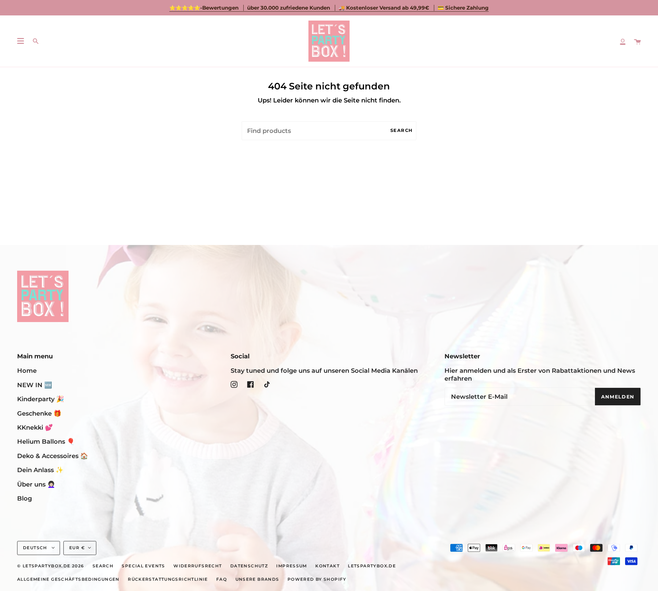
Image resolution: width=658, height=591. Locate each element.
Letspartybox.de (372, 566)
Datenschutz (249, 566)
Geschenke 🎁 (39, 413)
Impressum (291, 566)
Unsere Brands (257, 579)
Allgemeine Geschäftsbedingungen (68, 579)
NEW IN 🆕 (34, 385)
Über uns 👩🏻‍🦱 (36, 484)
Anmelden (617, 396)
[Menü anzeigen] (20, 41)
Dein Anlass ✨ (40, 470)
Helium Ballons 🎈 (46, 441)
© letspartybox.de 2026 (50, 566)
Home (27, 370)
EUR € (77, 547)
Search (401, 130)
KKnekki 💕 (35, 427)
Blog (24, 498)
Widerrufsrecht (197, 566)
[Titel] (623, 41)
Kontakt (327, 566)
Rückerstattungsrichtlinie (168, 579)
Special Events (143, 566)
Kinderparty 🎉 (40, 399)
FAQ (221, 579)
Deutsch (36, 547)
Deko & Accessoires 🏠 (52, 456)
